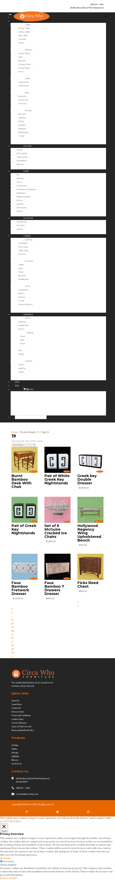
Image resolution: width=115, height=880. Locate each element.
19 (38, 432)
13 (13, 627)
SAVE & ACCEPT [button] (9, 878)
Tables (14, 749)
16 (13, 638)
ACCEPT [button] (4, 821)
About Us (15, 701)
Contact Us (16, 708)
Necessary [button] (5, 858)
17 (12, 642)
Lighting (15, 756)
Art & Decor (17, 764)
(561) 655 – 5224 (23, 788)
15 (12, 634)
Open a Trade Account (21, 726)
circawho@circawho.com (27, 794)
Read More (15, 821)
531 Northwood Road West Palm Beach (87, 8)
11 (12, 620)
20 (13, 652)
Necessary (8, 861)
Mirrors (15, 760)
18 (13, 645)
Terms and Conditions (21, 715)
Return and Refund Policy (23, 730)
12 (13, 623)
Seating (15, 745)
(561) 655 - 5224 (97, 4)
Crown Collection (19, 723)
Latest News (17, 704)
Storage (15, 753)
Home (15, 432)
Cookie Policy (18, 719)
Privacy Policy (18, 712)
